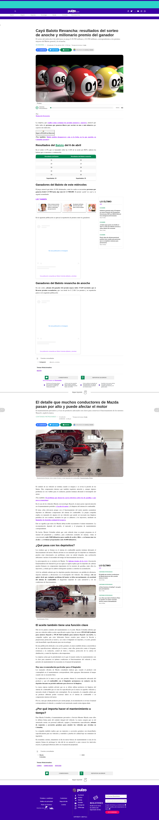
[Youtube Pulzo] (138, 11)
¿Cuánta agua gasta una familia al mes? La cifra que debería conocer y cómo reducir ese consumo (110, 226)
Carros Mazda (48, 765)
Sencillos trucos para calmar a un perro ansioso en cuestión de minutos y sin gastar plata (108, 385)
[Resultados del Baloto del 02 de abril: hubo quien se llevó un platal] (67, 207)
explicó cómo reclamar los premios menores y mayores (67, 122)
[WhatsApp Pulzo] (145, 11)
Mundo (54, 15)
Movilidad (58, 765)
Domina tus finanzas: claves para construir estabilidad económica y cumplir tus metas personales (53, 385)
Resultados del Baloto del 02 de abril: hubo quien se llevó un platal (78, 206)
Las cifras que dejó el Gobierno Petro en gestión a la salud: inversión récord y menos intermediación (109, 599)
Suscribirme (112, 812)
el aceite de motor (62, 506)
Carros (39, 765)
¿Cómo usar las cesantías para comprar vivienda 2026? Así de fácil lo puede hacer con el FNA (71, 385)
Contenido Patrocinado (46, 417)
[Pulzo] (73, 11)
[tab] (61, 377)
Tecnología (44, 15)
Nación (12, 15)
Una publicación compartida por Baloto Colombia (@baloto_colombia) (58, 276)
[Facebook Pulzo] (128, 11)
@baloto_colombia (55, 362)
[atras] (90, 208)
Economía (64, 15)
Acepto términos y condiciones (115, 805)
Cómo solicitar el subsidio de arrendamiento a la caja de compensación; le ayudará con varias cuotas (90, 385)
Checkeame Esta (75, 15)
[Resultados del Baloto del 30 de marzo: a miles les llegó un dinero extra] (93, 207)
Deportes (33, 15)
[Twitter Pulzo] (131, 11)
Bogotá (22, 15)
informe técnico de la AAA (78, 561)
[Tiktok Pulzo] (135, 12)
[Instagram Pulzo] (141, 11)
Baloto (60, 145)
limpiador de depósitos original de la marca (51, 520)
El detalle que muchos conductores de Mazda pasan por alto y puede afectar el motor (109, 576)
